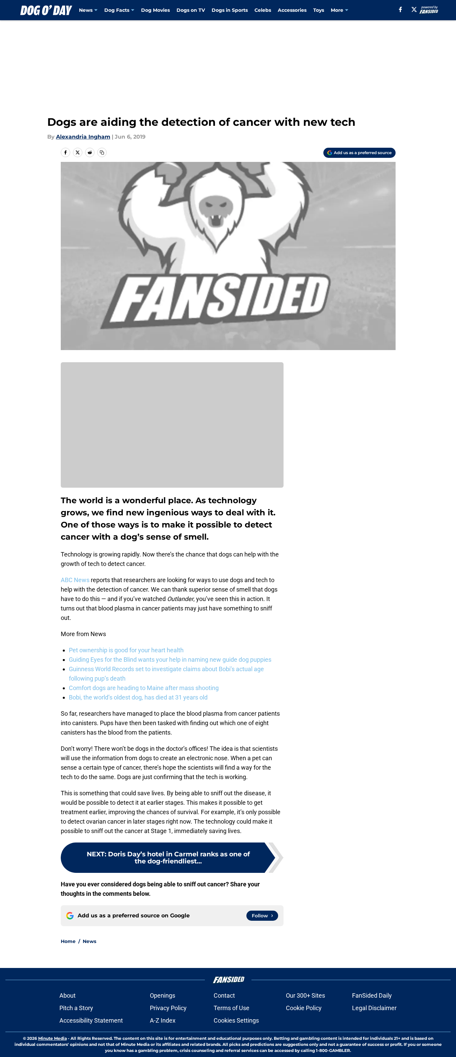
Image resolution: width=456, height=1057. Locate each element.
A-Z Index (163, 1020)
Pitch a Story (76, 1007)
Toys (318, 10)
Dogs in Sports (230, 10)
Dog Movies (155, 10)
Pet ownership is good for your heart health (126, 650)
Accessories (292, 10)
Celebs (262, 10)
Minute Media (52, 1038)
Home (68, 941)
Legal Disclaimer (374, 1007)
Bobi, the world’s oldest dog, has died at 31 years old (138, 697)
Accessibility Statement (91, 1020)
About (67, 995)
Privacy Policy (168, 1007)
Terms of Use (231, 1007)
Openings (162, 995)
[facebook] (400, 9)
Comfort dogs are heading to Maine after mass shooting (144, 687)
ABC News (75, 579)
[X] (414, 9)
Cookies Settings (236, 1020)
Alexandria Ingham (83, 137)
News (85, 10)
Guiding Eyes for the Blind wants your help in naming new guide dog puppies (170, 659)
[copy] (102, 152)
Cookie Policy (304, 1007)
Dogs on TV (191, 10)
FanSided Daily (372, 995)
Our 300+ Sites (305, 995)
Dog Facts (116, 10)
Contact (224, 995)
